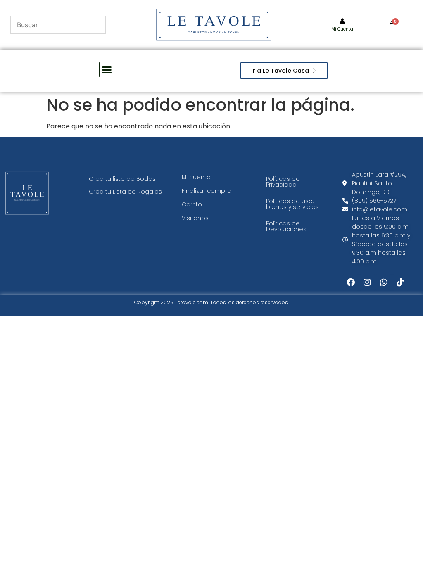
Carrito (192, 204)
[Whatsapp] (383, 282)
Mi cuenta (196, 177)
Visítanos (195, 218)
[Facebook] (350, 282)
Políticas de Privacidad (283, 182)
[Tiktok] (400, 282)
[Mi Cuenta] (342, 21)
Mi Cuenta (342, 29)
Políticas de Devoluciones (286, 226)
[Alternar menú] (106, 69)
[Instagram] (367, 282)
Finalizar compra (206, 191)
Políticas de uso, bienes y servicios (292, 204)
